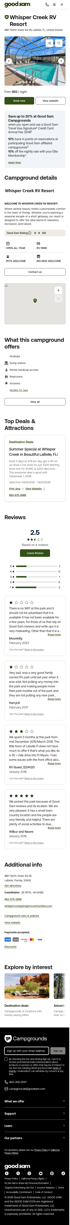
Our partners (13, 1138)
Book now (19, 100)
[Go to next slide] (61, 61)
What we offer (14, 1101)
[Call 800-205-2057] (47, 4)
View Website (33, 488)
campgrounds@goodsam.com (27, 1088)
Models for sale (19, 390)
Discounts (10, 946)
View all (35, 401)
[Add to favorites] (59, 43)
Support (10, 1113)
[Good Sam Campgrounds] (25, 1039)
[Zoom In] (58, 290)
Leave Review (35, 553)
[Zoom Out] (58, 299)
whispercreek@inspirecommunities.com (28, 905)
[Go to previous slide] (9, 61)
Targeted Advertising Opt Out (19, 1188)
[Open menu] (62, 4)
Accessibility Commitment (19, 1192)
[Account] (54, 4)
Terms (61, 1188)
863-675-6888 (17, 495)
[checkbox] (5, 1059)
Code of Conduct (43, 1192)
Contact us (35, 271)
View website (50, 100)
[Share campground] (49, 43)
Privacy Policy (41, 1150)
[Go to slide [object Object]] (17, 82)
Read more (54, 634)
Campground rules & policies (21, 915)
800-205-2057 (18, 1082)
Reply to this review (34, 649)
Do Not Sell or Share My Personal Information (26, 1183)
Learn (8, 1125)
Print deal (14, 488)
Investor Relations (46, 1188)
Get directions (12, 885)
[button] (14, 162)
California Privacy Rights (32, 1179)
